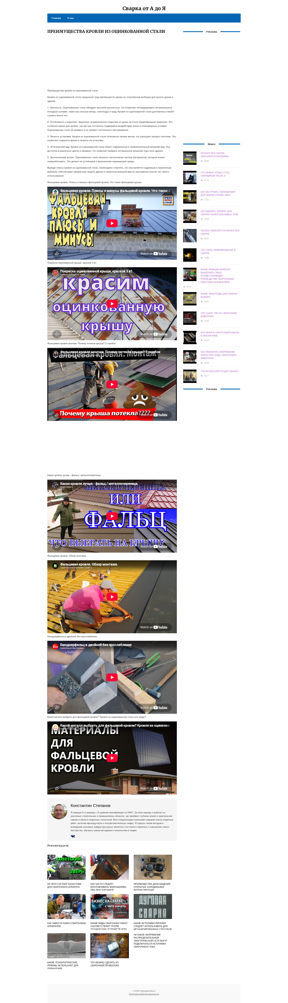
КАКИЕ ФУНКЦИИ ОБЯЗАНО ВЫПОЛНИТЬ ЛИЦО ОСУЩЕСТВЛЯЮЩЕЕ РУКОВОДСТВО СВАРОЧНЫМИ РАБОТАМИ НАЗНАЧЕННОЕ (217, 276)
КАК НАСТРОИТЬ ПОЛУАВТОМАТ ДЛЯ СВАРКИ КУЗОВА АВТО (218, 193)
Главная (56, 18)
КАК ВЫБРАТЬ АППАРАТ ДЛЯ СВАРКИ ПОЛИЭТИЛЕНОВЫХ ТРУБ (219, 213)
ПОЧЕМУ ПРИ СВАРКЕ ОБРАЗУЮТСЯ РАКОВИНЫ (215, 154)
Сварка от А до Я (144, 8)
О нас (70, 18)
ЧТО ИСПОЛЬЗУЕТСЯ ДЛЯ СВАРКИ (219, 371)
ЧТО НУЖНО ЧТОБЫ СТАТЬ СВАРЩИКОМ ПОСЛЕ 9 (215, 174)
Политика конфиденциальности (144, 993)
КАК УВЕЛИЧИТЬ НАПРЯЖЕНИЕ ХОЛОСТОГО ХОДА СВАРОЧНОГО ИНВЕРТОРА (218, 355)
